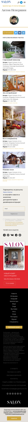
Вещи (14, 304)
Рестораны (14, 316)
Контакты (14, 379)
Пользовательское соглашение (14, 385)
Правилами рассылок (11, 225)
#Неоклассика (12, 71)
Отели (14, 314)
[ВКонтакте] (19, 32)
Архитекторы (7, 6)
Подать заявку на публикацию (14, 382)
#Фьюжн (18, 71)
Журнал (14, 319)
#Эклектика (11, 148)
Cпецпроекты (14, 322)
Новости (14, 293)
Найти (18, 2)
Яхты (14, 311)
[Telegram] (23, 32)
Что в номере (10, 283)
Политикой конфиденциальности (14, 223)
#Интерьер (5, 71)
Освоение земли (8, 170)
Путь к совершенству (10, 138)
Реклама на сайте (14, 372)
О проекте (14, 368)
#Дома (10, 179)
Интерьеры (14, 296)
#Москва (23, 71)
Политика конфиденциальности (14, 389)
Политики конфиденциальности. (14, 414)
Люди (14, 306)
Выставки (14, 309)
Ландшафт (14, 299)
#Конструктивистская (17, 179)
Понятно (14, 418)
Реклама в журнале (14, 375)
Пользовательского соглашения (14, 222)
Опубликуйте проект (14, 327)
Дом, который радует (10, 93)
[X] (16, 32)
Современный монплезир (11, 60)
